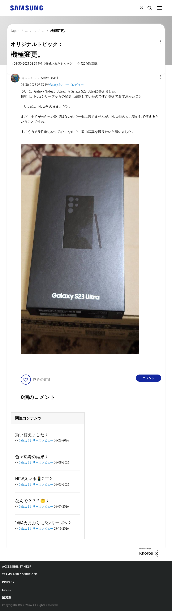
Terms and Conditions (20, 574)
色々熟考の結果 (29, 456)
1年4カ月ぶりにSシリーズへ (41, 522)
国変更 (6, 597)
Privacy (8, 582)
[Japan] (26, 8)
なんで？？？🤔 (30, 500)
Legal (6, 590)
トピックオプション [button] (153, 41)
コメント (149, 378)
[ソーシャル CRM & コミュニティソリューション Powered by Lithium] (148, 552)
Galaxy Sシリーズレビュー (66, 85)
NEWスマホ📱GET (32, 478)
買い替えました (29, 434)
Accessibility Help (16, 566)
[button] (154, 77)
